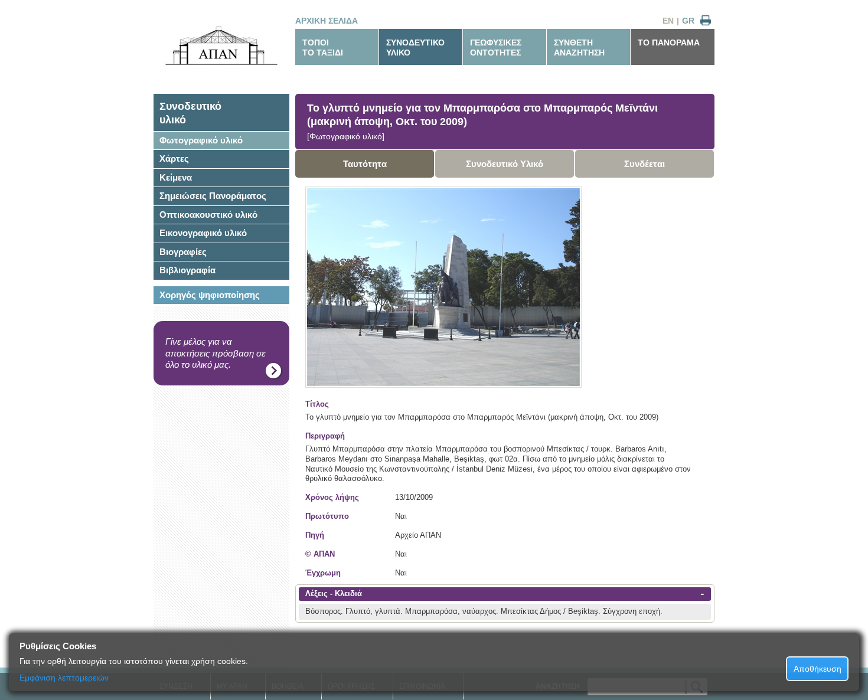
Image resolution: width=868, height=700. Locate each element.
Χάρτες (174, 158)
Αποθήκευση (817, 668)
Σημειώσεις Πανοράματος (212, 196)
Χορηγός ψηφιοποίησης (209, 295)
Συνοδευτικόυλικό (190, 113)
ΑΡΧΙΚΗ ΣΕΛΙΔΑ (326, 20)
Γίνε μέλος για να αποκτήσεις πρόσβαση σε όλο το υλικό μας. (215, 352)
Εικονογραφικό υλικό (203, 233)
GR (688, 20)
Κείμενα (175, 177)
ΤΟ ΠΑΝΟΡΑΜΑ (669, 42)
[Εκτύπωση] (705, 21)
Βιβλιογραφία (187, 270)
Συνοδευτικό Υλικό (504, 164)
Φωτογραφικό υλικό (201, 140)
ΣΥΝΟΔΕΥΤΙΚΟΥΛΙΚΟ (415, 47)
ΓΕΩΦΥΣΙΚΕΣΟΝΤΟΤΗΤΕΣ (495, 47)
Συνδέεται (644, 164)
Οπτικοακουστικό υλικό (208, 215)
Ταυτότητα (365, 164)
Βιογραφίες (183, 252)
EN (668, 20)
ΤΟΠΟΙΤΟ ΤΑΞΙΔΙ (322, 47)
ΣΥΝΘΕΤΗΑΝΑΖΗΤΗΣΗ (579, 47)
